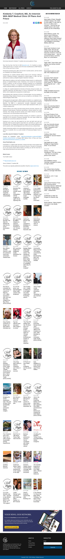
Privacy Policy (31, 543)
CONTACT (28, 8)
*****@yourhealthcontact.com (9, 160)
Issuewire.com (25, 65)
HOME (5, 8)
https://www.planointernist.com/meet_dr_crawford (14, 139)
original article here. (34, 165)
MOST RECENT (13, 8)
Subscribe (53, 547)
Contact (30, 547)
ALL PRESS (21, 8)
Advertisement (31, 545)
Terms (29, 541)
